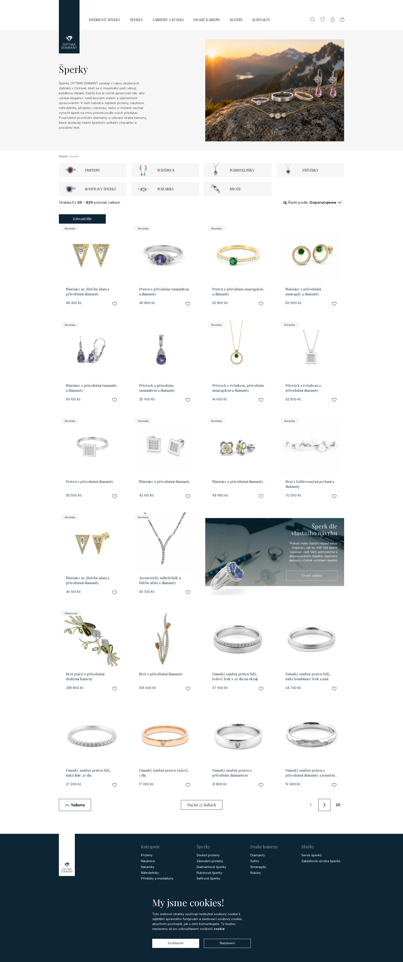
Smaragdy (258, 867)
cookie (219, 929)
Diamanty (257, 855)
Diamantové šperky (211, 867)
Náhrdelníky (150, 873)
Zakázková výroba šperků (320, 861)
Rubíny (255, 873)
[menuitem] (104, 19)
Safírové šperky (208, 878)
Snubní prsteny (208, 855)
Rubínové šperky (209, 873)
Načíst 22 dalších (201, 804)
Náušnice (148, 861)
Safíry (254, 861)
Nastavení (227, 943)
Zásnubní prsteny (210, 861)
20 (338, 805)
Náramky (147, 867)
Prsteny (146, 855)
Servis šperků (311, 855)
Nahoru (78, 804)
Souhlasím (176, 943)
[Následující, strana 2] (324, 805)
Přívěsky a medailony (157, 878)
